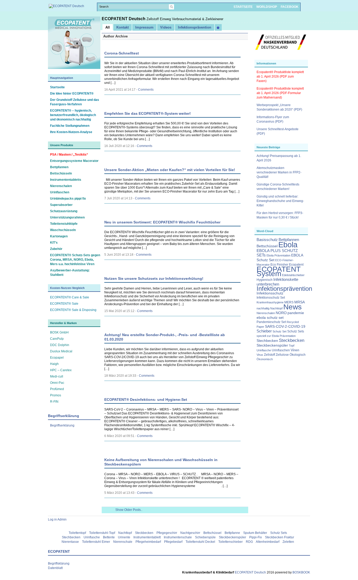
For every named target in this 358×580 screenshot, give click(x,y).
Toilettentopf (77, 533)
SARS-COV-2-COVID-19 (285, 327)
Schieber (264, 331)
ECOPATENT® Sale (64, 303)
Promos (55, 395)
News (292, 307)
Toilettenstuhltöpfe (64, 224)
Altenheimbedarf (267, 542)
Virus (260, 354)
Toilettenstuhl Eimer (96, 542)
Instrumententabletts (65, 180)
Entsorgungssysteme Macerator (74, 161)
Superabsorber (61, 205)
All (107, 27)
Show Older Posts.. (128, 510)
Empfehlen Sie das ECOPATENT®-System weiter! (147, 113)
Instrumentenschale (178, 537)
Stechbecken (267, 341)
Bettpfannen (59, 167)
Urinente (124, 537)
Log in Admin (57, 519)
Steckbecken (291, 340)
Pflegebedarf (173, 542)
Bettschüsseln (61, 173)
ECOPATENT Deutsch (124, 19)
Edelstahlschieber (293, 275)
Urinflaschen (59, 192)
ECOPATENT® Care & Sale (69, 297)
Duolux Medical (61, 351)
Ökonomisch (265, 359)
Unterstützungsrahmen (67, 217)
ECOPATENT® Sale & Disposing (73, 310)
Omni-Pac (57, 383)
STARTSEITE (243, 7)
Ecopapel (57, 357)
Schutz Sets (295, 331)
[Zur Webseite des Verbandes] (280, 52)
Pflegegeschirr (166, 533)
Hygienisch (265, 280)
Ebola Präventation (278, 255)
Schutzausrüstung (63, 211)
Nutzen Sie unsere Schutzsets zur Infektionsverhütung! (153, 278)
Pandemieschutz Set (271, 322)
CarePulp (57, 339)
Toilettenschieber (230, 542)
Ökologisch (298, 355)
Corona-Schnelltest (121, 53)
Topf (291, 345)
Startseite (57, 87)
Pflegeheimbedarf (148, 542)
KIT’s (54, 242)
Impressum (144, 27)
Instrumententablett (147, 537)
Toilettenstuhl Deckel (200, 542)
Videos (165, 27)
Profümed (57, 389)
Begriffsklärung (58, 563)
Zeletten (288, 542)
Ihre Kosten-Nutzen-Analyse (71, 132)
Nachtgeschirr (190, 533)
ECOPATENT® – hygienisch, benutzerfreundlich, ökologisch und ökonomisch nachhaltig (73, 115)
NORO (281, 313)
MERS (289, 302)
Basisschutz (267, 240)
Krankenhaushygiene (270, 302)
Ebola (287, 244)
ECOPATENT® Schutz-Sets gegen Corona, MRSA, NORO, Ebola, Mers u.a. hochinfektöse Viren (75, 259)
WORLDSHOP (266, 7)
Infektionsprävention (284, 288)
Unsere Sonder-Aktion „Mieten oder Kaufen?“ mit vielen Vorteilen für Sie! (169, 170)
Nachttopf (276, 308)
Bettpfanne (232, 533)
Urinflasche (264, 350)
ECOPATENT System (279, 271)
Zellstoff (269, 355)
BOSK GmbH (59, 332)
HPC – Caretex (61, 370)
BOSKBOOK (301, 572)
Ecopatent (296, 264)
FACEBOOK (290, 7)
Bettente (109, 537)
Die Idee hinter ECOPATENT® (72, 93)
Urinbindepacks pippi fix (68, 198)
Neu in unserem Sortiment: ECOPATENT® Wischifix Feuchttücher (162, 222)
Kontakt (122, 27)
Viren (295, 350)
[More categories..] (218, 27)
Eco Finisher (279, 264)
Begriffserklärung (62, 425)
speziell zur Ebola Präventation (276, 335)
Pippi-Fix (255, 537)
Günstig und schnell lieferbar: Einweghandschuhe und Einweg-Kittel (280, 201)
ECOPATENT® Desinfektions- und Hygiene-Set (145, 399)
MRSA (299, 302)
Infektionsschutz (270, 293)
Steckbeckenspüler (272, 345)
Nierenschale (122, 542)
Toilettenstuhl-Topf (102, 533)
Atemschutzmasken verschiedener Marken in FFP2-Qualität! (279, 172)
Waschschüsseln (63, 230)
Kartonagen (59, 236)
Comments (146, 89)
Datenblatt (55, 568)
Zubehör (56, 249)
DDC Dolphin (59, 345)
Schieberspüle (205, 537)
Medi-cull (56, 376)
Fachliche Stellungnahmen (69, 126)
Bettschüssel (267, 246)
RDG (249, 542)
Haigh (54, 364)
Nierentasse (70, 542)
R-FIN (54, 401)
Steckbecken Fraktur (279, 537)
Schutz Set (279, 331)
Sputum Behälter (255, 533)
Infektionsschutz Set (271, 297)
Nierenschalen (61, 186)
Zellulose (282, 355)
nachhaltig (263, 308)
